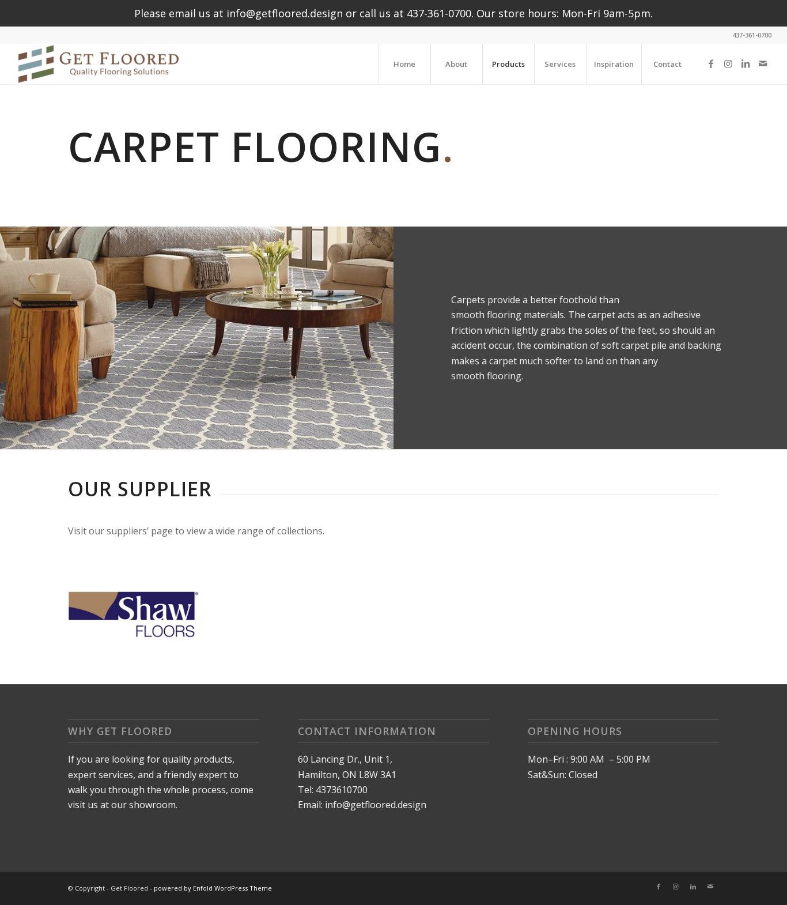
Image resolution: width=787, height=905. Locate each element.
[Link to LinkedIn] (745, 63)
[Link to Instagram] (728, 63)
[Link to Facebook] (711, 63)
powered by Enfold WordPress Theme (213, 888)
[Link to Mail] (762, 63)
